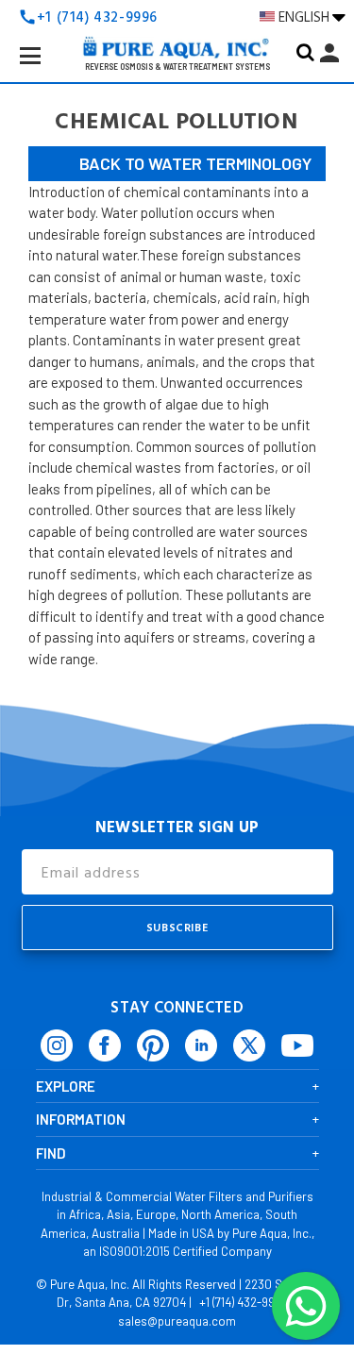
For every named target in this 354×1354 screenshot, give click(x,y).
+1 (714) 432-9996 (243, 1302)
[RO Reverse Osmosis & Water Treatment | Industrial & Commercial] (177, 18)
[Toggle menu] (45, 70)
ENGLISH (305, 17)
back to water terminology (195, 163)
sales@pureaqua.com (177, 1321)
